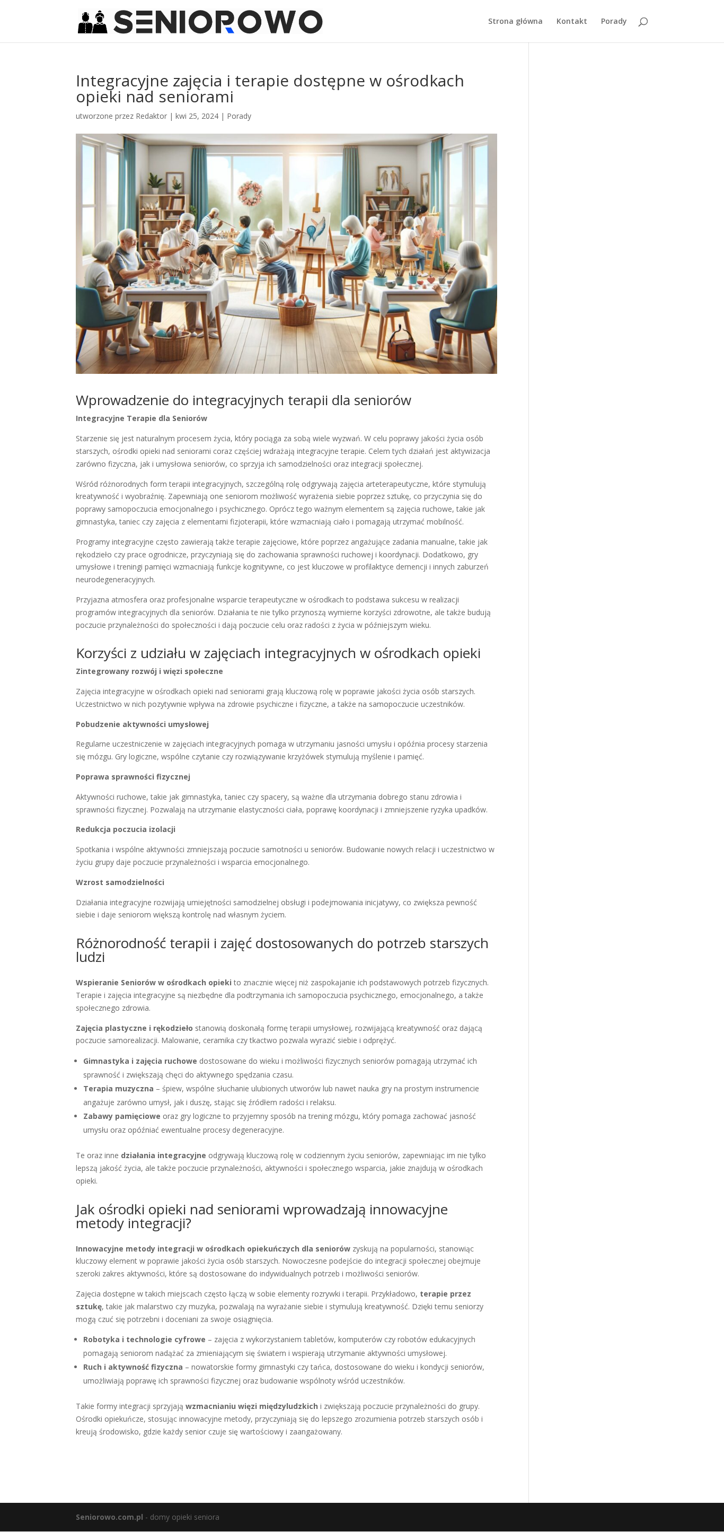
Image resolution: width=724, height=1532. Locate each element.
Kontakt (572, 21)
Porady (614, 21)
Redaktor (151, 116)
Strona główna (515, 21)
